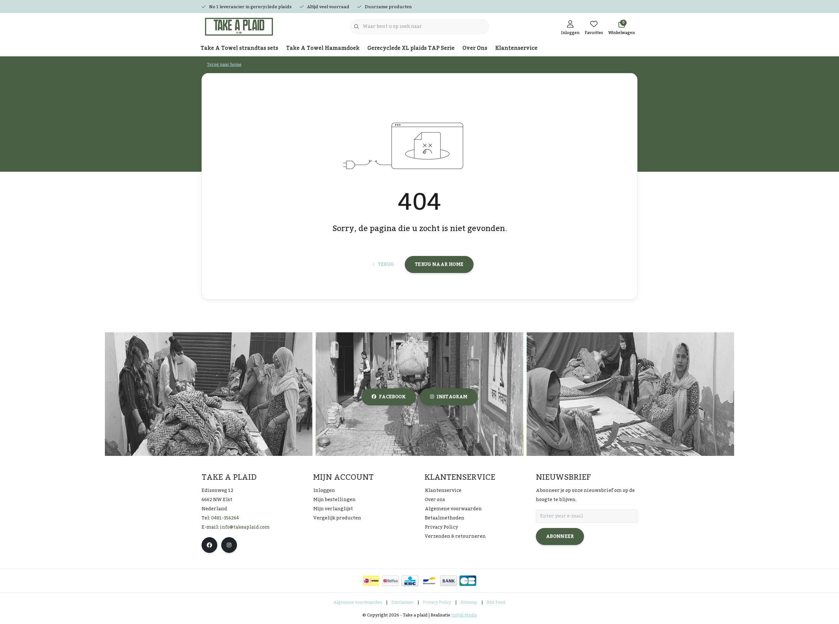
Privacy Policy (437, 602)
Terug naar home (439, 264)
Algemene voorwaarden (358, 602)
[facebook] (209, 545)
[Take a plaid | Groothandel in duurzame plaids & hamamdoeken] (242, 26)
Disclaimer (402, 602)
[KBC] (409, 580)
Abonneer (560, 536)
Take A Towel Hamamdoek (323, 48)
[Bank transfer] (448, 580)
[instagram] (229, 545)
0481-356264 (225, 518)
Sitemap (469, 602)
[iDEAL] (371, 580)
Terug (386, 264)
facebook (392, 396)
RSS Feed (496, 602)
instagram (452, 396)
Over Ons (474, 48)
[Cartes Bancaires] (467, 580)
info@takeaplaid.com (245, 527)
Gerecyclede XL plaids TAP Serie (411, 48)
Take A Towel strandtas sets (239, 48)
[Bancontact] (429, 580)
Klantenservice (516, 48)
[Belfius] (390, 580)
